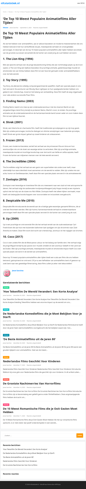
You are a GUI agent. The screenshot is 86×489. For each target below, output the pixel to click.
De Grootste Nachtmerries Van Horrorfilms (32, 383)
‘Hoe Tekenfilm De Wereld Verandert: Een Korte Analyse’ (40, 291)
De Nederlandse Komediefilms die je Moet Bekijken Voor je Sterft (42, 315)
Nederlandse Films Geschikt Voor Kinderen (31, 361)
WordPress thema (45, 484)
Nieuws (10, 12)
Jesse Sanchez (14, 28)
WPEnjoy (58, 484)
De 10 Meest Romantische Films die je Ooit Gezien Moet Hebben (40, 410)
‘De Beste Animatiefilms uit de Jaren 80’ (29, 339)
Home (5, 12)
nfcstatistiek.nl (10, 3)
